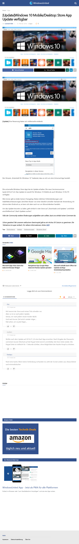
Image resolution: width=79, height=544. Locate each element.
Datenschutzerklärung (17, 539)
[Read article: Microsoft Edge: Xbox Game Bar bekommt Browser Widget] (14, 255)
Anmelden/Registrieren (69, 286)
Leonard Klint (9, 23)
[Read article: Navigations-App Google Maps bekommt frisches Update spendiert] (40, 255)
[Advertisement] (39, 401)
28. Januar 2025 (7, 270)
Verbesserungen (29, 229)
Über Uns (27, 539)
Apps (8, 10)
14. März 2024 (32, 270)
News (31, 261)
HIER (47, 225)
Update (19, 229)
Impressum (5, 539)
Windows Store (41, 229)
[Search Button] (75, 3)
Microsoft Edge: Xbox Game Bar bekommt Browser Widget (12, 266)
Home (4, 10)
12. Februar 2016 (22, 23)
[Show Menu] (3, 3)
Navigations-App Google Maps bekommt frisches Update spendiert (39, 266)
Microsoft (59, 261)
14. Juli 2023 (58, 272)
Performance (11, 229)
